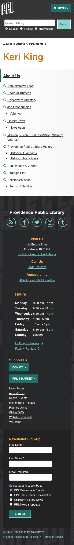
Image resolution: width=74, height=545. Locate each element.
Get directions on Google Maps (37, 254)
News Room (16, 388)
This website (46, 29)
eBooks (28, 29)
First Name (16, 445)
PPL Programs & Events (29, 490)
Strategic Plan (16, 173)
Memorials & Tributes (22, 402)
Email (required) (20, 472)
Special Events (18, 398)
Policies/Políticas (19, 180)
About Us (11, 75)
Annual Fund (16, 393)
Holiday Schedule (27, 343)
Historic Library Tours (24, 158)
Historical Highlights (23, 153)
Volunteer (16, 113)
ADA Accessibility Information (37, 280)
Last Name (16, 458)
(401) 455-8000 (37, 267)
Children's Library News (28, 500)
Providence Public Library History (29, 146)
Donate (18, 367)
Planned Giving (18, 407)
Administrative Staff (20, 86)
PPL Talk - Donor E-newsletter (32, 495)
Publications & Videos (22, 166)
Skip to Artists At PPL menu (24, 44)
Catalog (13, 29)
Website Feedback (20, 417)
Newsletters (18, 127)
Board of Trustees (19, 93)
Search (64, 24)
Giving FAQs (16, 412)
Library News (16, 121)
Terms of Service (21, 186)
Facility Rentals (25, 348)
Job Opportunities (19, 107)
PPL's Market (22, 378)
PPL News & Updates (27, 504)
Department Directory (21, 100)
